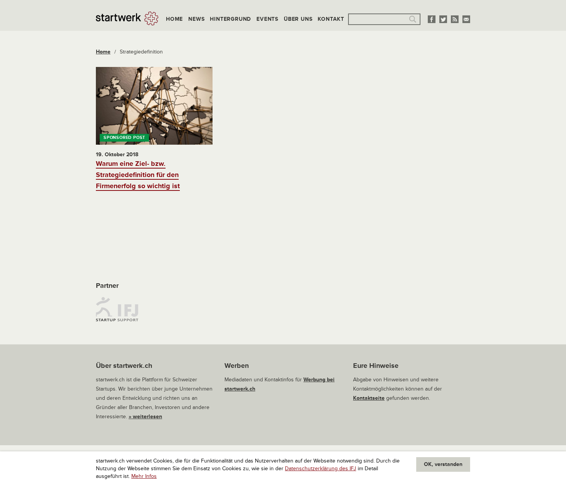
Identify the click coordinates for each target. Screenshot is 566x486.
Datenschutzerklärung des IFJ (320, 468)
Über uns (298, 19)
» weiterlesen (145, 416)
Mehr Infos (144, 476)
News (196, 19)
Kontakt (331, 19)
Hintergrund (230, 19)
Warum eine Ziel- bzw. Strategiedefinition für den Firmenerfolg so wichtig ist (138, 174)
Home (174, 19)
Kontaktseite (369, 398)
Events (267, 19)
